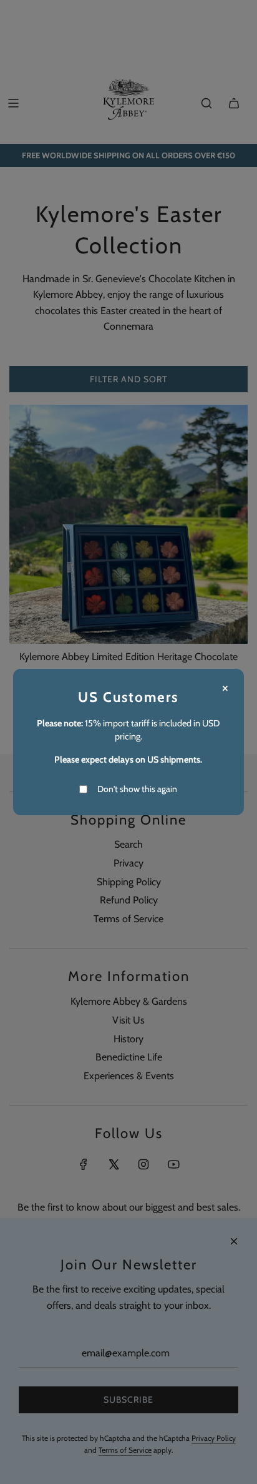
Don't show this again (137, 789)
